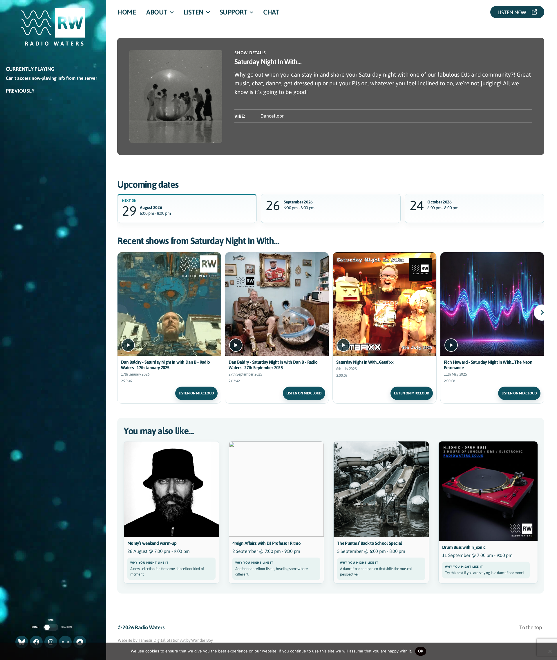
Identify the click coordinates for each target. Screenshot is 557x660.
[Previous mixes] (119, 312)
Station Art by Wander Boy (190, 640)
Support (233, 12)
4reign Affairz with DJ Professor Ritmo (266, 543)
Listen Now (514, 12)
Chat (271, 12)
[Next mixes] (542, 312)
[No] (550, 651)
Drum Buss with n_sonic (464, 547)
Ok (421, 651)
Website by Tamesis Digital (141, 640)
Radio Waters (149, 627)
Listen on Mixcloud (196, 393)
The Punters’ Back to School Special (369, 543)
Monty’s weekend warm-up (151, 543)
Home (126, 12)
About (156, 12)
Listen (193, 12)
